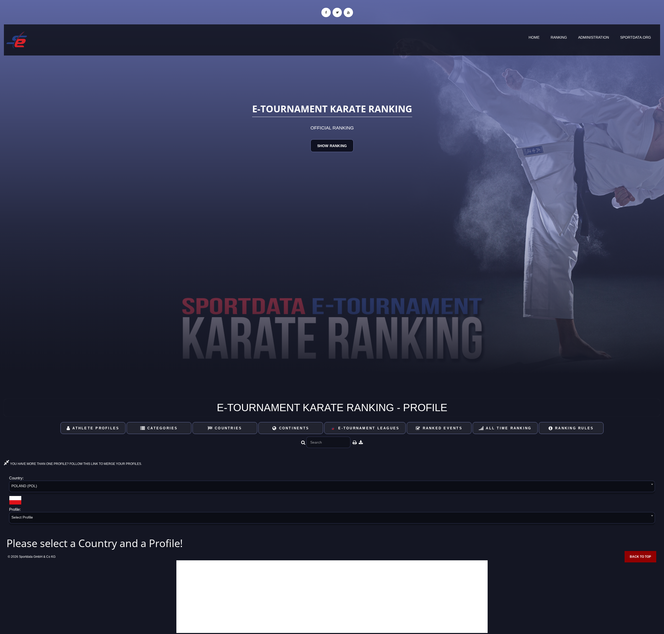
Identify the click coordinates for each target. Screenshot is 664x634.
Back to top (640, 557)
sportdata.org (635, 37)
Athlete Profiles (95, 428)
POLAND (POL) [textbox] (24, 486)
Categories (162, 428)
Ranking (559, 37)
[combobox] (332, 487)
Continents (293, 428)
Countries (227, 428)
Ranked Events (441, 428)
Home (534, 37)
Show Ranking (332, 146)
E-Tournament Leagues (367, 428)
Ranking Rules (573, 428)
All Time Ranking (507, 428)
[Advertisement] (332, 596)
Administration (593, 37)
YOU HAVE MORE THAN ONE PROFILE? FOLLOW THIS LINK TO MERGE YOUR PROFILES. (75, 464)
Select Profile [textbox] (22, 517)
